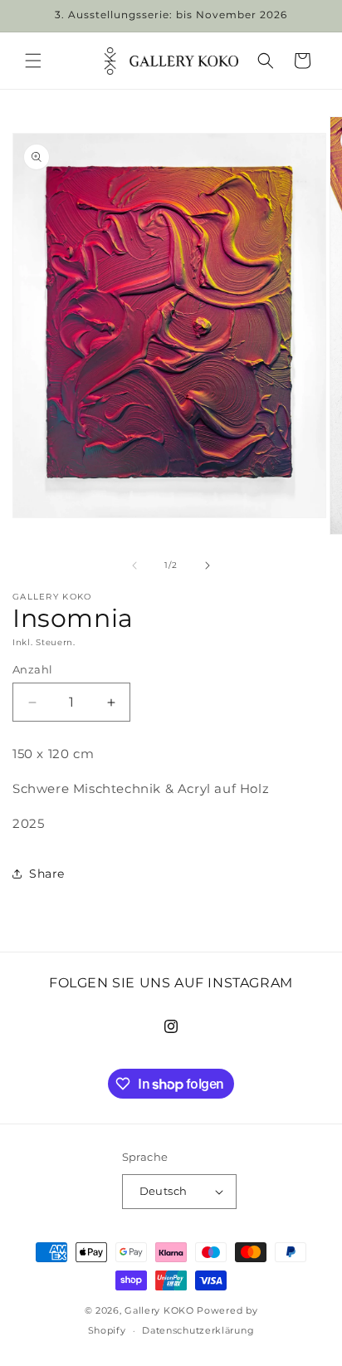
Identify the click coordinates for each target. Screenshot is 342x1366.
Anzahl (32, 669)
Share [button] (47, 873)
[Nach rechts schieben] (207, 565)
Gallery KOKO (159, 1310)
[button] (33, 60)
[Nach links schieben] (134, 565)
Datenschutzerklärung (198, 1330)
